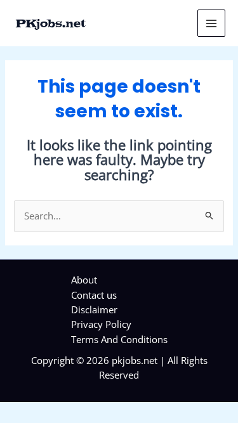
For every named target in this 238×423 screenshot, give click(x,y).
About (84, 279)
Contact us (94, 295)
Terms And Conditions (119, 339)
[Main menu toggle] (211, 23)
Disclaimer (94, 309)
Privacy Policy (101, 324)
